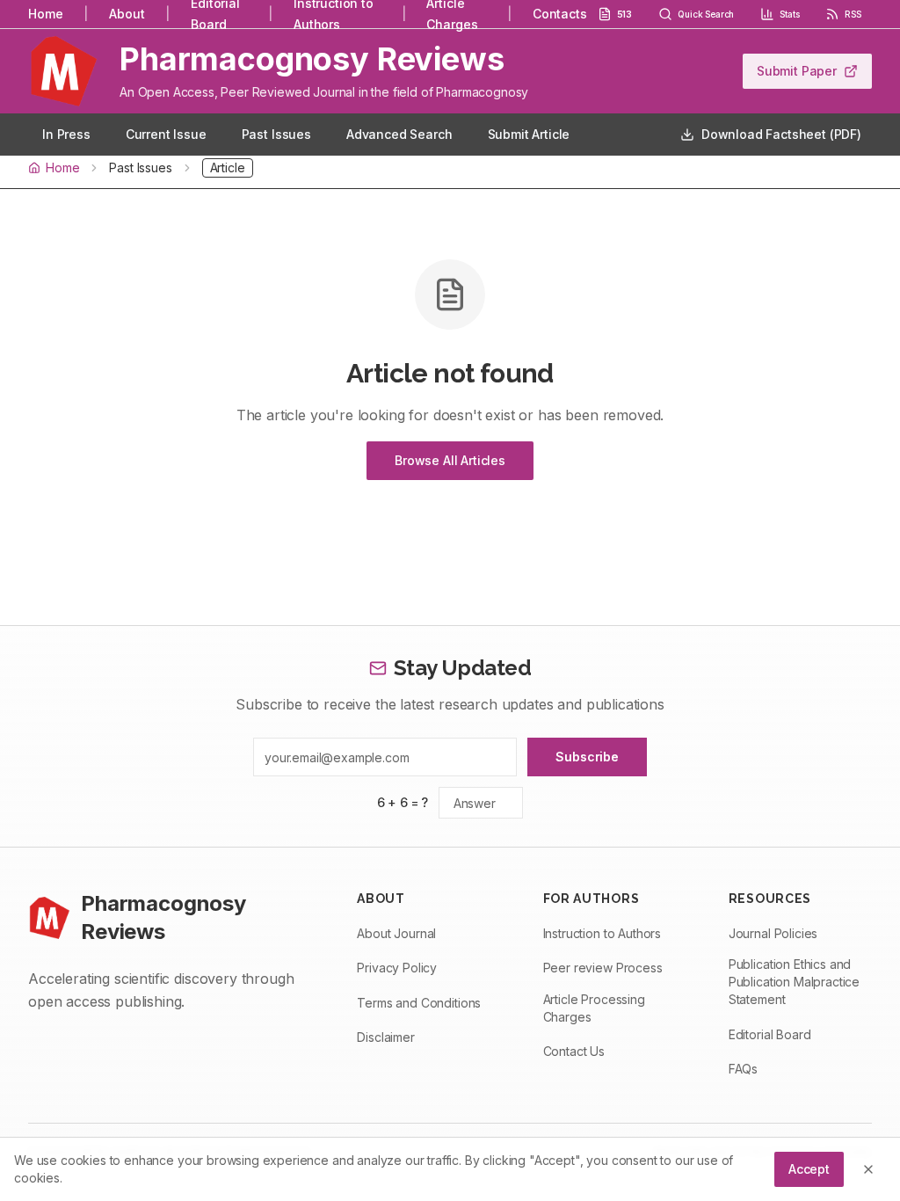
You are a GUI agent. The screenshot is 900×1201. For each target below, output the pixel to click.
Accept (809, 1168)
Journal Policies (773, 933)
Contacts (560, 13)
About (126, 13)
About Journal (396, 933)
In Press (66, 134)
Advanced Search (399, 134)
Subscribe (587, 756)
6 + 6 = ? (403, 802)
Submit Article (529, 134)
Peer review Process (603, 967)
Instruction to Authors (602, 933)
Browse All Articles (450, 460)
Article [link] (227, 167)
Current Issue (166, 134)
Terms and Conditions (419, 1002)
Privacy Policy (397, 967)
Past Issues (276, 134)
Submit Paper (797, 70)
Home (45, 13)
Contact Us (574, 1051)
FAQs (743, 1068)
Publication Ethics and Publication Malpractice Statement (794, 982)
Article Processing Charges (594, 1008)
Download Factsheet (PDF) (781, 134)
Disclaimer (385, 1037)
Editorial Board (770, 1034)
